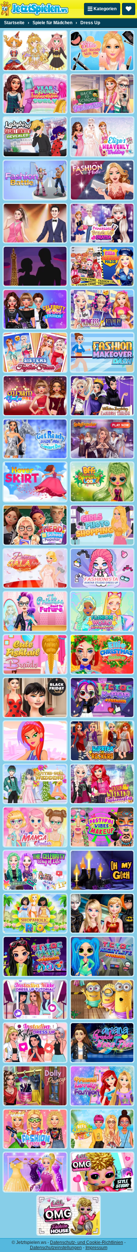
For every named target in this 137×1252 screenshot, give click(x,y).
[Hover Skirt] (35, 481)
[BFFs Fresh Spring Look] (102, 481)
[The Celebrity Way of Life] (35, 870)
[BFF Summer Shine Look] (102, 1129)
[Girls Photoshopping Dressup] (102, 525)
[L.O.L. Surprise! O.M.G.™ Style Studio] (102, 1172)
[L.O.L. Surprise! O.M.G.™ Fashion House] (68, 1215)
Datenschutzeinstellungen (56, 1247)
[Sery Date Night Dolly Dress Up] (35, 1085)
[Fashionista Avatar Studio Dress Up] (102, 568)
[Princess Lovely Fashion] (102, 1085)
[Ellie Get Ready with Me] (102, 50)
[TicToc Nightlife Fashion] (102, 956)
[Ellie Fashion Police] (102, 266)
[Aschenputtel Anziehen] (35, 1172)
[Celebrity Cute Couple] (35, 223)
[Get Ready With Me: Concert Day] (35, 439)
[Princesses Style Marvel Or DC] (102, 913)
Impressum (96, 1247)
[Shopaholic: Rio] (35, 913)
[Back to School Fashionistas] (102, 93)
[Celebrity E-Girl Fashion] (35, 309)
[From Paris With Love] (35, 266)
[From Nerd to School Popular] (35, 525)
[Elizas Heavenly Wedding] (102, 136)
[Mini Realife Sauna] (102, 999)
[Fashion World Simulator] (102, 611)
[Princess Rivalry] (102, 309)
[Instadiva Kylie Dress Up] (35, 1042)
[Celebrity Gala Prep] (35, 395)
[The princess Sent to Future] (35, 611)
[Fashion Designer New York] (35, 740)
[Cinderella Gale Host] (35, 568)
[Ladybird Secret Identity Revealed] (35, 136)
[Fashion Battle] (35, 180)
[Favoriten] (128, 9)
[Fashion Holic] (102, 180)
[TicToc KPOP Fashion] (102, 697)
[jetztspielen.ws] (34, 9)
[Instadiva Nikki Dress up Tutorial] (35, 999)
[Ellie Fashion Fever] (35, 1129)
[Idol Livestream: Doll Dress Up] (35, 50)
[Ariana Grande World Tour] (102, 1042)
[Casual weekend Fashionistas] (102, 784)
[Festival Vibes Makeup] (102, 827)
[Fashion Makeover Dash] (102, 352)
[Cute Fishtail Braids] (35, 654)
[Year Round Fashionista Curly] (35, 93)
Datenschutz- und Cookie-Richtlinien (86, 1242)
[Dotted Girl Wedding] (35, 784)
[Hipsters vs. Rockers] (102, 740)
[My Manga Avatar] (35, 827)
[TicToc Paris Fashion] (35, 956)
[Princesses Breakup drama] (102, 223)
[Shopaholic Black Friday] (35, 697)
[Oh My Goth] (102, 870)
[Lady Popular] (102, 439)
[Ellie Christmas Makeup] (102, 654)
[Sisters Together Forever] (35, 352)
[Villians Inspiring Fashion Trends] (102, 395)
